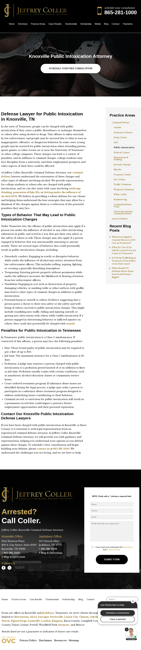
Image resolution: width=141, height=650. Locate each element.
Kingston (57, 620)
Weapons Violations (124, 189)
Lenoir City (71, 616)
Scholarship (85, 24)
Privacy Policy (113, 549)
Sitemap (74, 640)
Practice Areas (38, 24)
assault (70, 323)
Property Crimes (122, 174)
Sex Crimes (119, 179)
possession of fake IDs (26, 192)
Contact (116, 24)
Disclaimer (128, 547)
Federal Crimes (121, 152)
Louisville (34, 620)
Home (12, 24)
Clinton (84, 616)
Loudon (46, 620)
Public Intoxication (124, 147)
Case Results (55, 24)
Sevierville (56, 616)
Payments (128, 24)
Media (98, 24)
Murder (118, 169)
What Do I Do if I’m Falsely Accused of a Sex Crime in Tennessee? (124, 250)
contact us (43, 448)
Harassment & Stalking (121, 158)
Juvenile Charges (122, 164)
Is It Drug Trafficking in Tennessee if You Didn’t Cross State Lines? (124, 261)
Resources (60, 640)
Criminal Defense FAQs (123, 205)
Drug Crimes (120, 137)
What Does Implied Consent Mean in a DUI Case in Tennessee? (123, 240)
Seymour (63, 624)
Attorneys (23, 24)
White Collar (120, 194)
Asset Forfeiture (120, 218)
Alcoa (33, 616)
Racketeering (120, 199)
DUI (116, 142)
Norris (6, 620)
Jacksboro (48, 612)
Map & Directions (14, 556)
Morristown (21, 616)
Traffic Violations (122, 184)
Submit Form (112, 559)
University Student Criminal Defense (123, 212)
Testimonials (71, 24)
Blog (106, 24)
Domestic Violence (123, 132)
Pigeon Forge (19, 620)
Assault (117, 127)
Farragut (43, 616)
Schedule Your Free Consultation (70, 68)
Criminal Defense (121, 122)
